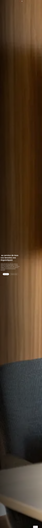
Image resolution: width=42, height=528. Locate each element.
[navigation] (35, 527)
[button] (22, 1)
